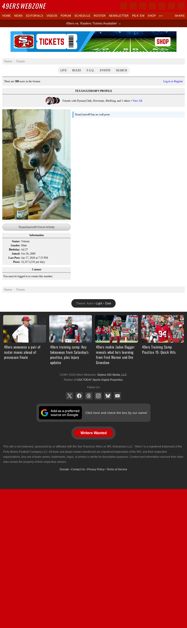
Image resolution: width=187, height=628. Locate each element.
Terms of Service (117, 469)
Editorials (34, 15)
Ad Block (93, 34)
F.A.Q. (90, 70)
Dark (108, 303)
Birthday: (14, 249)
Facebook (79, 395)
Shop (152, 15)
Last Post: (14, 257)
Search (121, 70)
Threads (88, 395)
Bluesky (108, 395)
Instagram (98, 395)
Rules (76, 70)
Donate (64, 469)
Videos (52, 15)
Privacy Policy (95, 469)
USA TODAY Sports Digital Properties (100, 379)
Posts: (16, 261)
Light (99, 303)
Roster (100, 15)
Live (63, 70)
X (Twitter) (69, 395)
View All (137, 100)
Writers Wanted (94, 433)
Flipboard (162, 6)
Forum (66, 15)
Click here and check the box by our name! (116, 413)
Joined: (16, 253)
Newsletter (119, 15)
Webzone (24, 6)
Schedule (82, 15)
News (18, 15)
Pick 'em (138, 15)
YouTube (117, 395)
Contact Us (78, 469)
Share (180, 15)
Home (6, 15)
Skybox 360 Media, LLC (112, 374)
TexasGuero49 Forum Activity (36, 227)
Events (105, 70)
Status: (16, 241)
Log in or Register (173, 81)
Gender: (15, 245)
